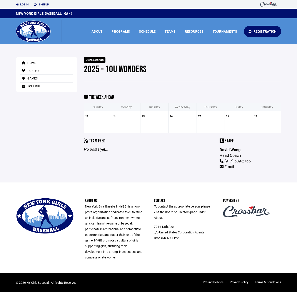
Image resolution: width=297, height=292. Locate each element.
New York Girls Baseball (39, 13)
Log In (24, 4)
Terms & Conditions (268, 282)
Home (31, 63)
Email (229, 166)
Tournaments (225, 31)
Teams (170, 31)
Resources (194, 31)
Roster (33, 71)
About (97, 31)
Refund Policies (213, 282)
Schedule (147, 31)
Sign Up (43, 4)
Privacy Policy (239, 282)
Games (32, 78)
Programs (121, 31)
